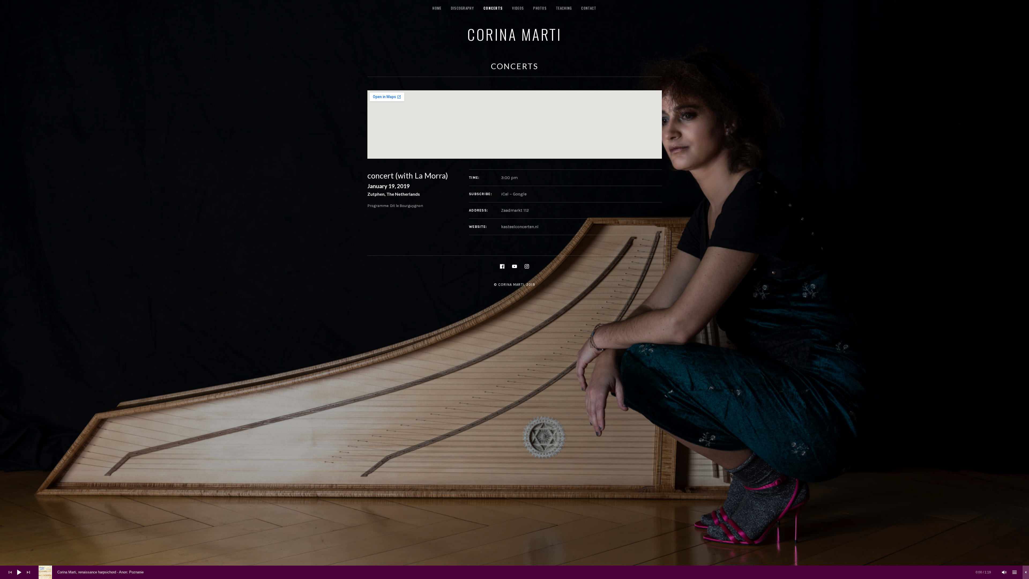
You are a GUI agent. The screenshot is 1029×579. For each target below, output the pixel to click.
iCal (505, 193)
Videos (518, 8)
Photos (540, 8)
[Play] (19, 572)
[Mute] (1004, 572)
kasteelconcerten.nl (520, 226)
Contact (588, 8)
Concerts (493, 8)
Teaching (564, 8)
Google (520, 193)
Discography (462, 8)
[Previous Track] (10, 572)
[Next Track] (28, 572)
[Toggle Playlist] (1014, 572)
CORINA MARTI (514, 34)
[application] (514, 572)
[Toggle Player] (1026, 572)
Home (437, 8)
